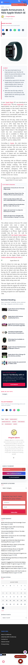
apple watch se (6, 421)
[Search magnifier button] (25, 4)
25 (6, 604)
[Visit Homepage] (7, 2)
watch (15, 424)
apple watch (13, 419)
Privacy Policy (5, 644)
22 (21, 600)
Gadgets (7, 7)
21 (17, 600)
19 (10, 600)
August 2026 (14, 582)
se (2, 424)
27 (14, 604)
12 (10, 597)
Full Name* (14, 502)
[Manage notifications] (3, 661)
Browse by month (6, 614)
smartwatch (8, 424)
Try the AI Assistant (14, 477)
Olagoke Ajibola (10, 16)
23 (25, 600)
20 (14, 600)
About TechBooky (6, 634)
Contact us (4, 639)
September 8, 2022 (8, 18)
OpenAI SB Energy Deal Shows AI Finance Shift (14, 558)
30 (25, 604)
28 (17, 604)
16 (25, 597)
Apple (6, 419)
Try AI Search (14, 384)
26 (10, 604)
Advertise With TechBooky (8, 637)
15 (21, 597)
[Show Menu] (2, 2)
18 (6, 600)
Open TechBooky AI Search (14, 473)
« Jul (2, 610)
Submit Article (5, 641)
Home (2, 7)
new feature (21, 421)
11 (6, 597)
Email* (14, 507)
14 (17, 597)
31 (3, 608)
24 (3, 604)
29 (21, 604)
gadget (14, 421)
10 (3, 597)
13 (13, 597)
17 (3, 600)
